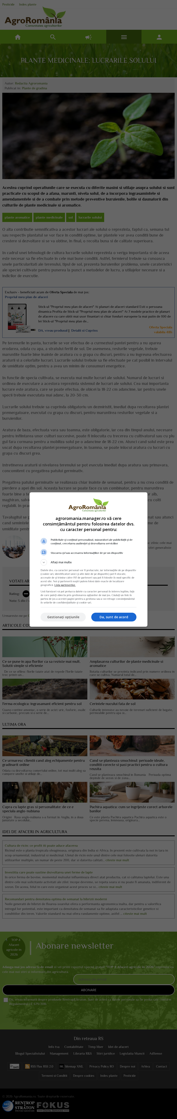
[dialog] (89, 559)
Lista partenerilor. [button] (65, 585)
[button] (88, 562)
